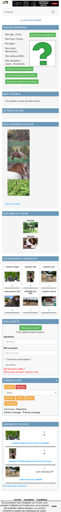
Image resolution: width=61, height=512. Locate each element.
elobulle (30, 236)
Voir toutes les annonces (15, 485)
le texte (10, 387)
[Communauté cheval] (5, 2)
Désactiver (21, 409)
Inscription (29, 499)
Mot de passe (10, 348)
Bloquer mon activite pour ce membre (22, 81)
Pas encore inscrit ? (30, 327)
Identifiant (9, 336)
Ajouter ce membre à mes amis (19, 69)
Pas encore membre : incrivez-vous (21, 371)
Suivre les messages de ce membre (21, 75)
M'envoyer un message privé (42, 35)
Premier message (31, 412)
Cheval (9, 12)
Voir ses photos (12, 203)
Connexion (11, 364)
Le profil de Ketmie (30, 20)
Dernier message (12, 412)
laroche (30, 220)
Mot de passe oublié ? (14, 368)
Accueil (17, 499)
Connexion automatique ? (19, 359)
